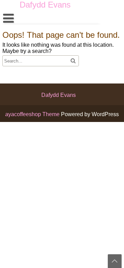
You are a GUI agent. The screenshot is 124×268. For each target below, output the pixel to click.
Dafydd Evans (58, 95)
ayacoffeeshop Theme (33, 114)
